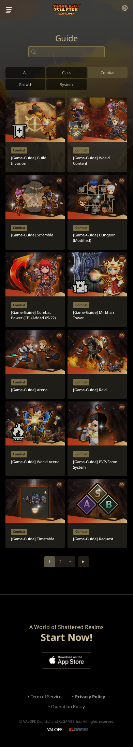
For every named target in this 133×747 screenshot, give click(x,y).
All (25, 72)
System (66, 84)
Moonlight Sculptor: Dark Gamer (66, 9)
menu (9, 10)
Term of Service (46, 696)
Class (66, 72)
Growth (25, 84)
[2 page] (83, 561)
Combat (108, 72)
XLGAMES (78, 729)
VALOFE (54, 730)
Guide (66, 38)
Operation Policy (68, 706)
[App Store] (66, 660)
